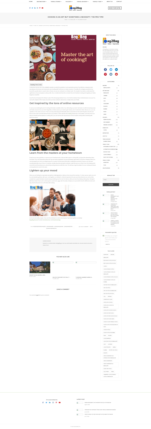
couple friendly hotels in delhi (111, 277)
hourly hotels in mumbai (109, 332)
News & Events (106, 87)
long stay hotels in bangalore (110, 341)
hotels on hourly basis (109, 318)
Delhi (104, 98)
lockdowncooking (58, 226)
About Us (110, 1)
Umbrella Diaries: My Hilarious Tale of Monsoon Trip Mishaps (115, 222)
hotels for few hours (109, 313)
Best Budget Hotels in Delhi (110, 260)
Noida (104, 111)
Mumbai (105, 108)
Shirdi (104, 114)
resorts (105, 352)
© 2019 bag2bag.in (75, 426)
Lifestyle (105, 136)
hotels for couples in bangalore (109, 306)
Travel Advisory (82, 1)
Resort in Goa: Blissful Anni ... (37, 275)
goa (104, 296)
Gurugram (106, 103)
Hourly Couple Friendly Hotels (111, 321)
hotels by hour (46, 220)
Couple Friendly (107, 154)
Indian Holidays (107, 119)
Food (66, 19)
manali (114, 347)
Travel (112, 371)
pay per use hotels (113, 350)
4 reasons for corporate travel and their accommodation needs (115, 206)
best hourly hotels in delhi (110, 263)
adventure (106, 254)
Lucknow (110, 344)
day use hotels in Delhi (109, 293)
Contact (119, 1)
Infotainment (106, 122)
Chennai (105, 95)
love (105, 344)
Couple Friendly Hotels (109, 269)
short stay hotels (108, 368)
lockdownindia (107, 338)
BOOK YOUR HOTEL (115, 8)
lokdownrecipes (68, 226)
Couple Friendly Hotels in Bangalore (109, 273)
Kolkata (105, 106)
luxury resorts (107, 347)
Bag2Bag (105, 85)
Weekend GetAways (107, 124)
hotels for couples (108, 302)
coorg (105, 266)
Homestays (105, 127)
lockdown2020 (49, 226)
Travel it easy (97, 1)
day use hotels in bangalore (110, 290)
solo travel (106, 371)
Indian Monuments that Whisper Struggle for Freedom (98, 402)
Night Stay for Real (108, 157)
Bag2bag (105, 47)
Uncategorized (106, 168)
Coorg (105, 130)
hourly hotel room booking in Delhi (111, 325)
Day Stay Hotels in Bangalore (110, 284)
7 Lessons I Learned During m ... (84, 277)
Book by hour (106, 151)
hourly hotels (107, 329)
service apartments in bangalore (108, 364)
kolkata (110, 335)
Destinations (41, 1)
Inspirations (106, 133)
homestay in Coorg (108, 299)
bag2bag (112, 254)
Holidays (68, 1)
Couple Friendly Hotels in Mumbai (109, 280)
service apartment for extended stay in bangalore (110, 356)
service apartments (108, 360)
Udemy (70, 113)
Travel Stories (55, 1)
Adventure (106, 162)
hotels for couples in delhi (110, 310)
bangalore (106, 257)
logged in (38, 295)
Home (30, 1)
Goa (104, 100)
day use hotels (107, 287)
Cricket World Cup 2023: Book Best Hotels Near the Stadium (115, 214)
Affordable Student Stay (109, 146)
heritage (110, 296)
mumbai (105, 350)
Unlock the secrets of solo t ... (61, 277)
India (105, 335)
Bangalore (106, 92)
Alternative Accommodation (110, 149)
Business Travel (107, 141)
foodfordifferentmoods (39, 226)
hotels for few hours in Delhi (110, 316)
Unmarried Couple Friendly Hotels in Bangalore (110, 375)
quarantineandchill (51, 228)
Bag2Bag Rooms (33, 220)
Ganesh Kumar (83, 19)
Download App (57, 220)
